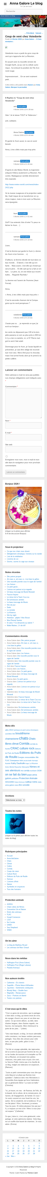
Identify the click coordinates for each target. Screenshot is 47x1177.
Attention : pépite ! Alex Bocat (18, 618)
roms (34, 781)
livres (7, 767)
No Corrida (11, 922)
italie (21, 760)
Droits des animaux (14, 912)
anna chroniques (32, 730)
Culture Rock (12, 874)
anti (15, 106)
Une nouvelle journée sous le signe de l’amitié (24, 582)
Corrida (24, 743)
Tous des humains (14, 889)
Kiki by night (11, 615)
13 (29, 1148)
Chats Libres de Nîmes (15, 907)
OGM (39, 771)
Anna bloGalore (13, 858)
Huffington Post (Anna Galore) (18, 963)
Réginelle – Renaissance (16, 993)
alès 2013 (9, 730)
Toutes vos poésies (14, 998)
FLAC (7, 760)
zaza (16, 785)
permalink (23, 87)
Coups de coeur (13, 871)
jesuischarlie (27, 760)
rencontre (9, 782)
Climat (9, 864)
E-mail (8, 433)
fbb (37, 757)
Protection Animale (28, 778)
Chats (9, 861)
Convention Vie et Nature (16, 909)
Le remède (11, 610)
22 (39, 1151)
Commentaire (11, 386)
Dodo (9, 607)
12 (23, 1148)
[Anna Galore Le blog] (23, 21)
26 (23, 1154)
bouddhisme (23, 733)
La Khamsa (11, 613)
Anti (8, 666)
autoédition (8, 734)
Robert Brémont (19, 782)
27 (29, 1154)
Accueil (10, 856)
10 (13, 1148)
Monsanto (25, 767)
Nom (7, 421)
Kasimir (8, 763)
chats (23, 738)
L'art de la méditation (15, 556)
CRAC (14, 748)
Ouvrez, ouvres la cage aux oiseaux (20, 562)
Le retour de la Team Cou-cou (18, 597)
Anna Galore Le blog (26, 3)
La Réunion (34, 763)
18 (18, 1151)
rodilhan (28, 782)
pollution (15, 778)
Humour (10, 879)
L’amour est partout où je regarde (19, 589)
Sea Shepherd (12, 927)
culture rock (27, 748)
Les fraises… (12, 584)
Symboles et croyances (16, 887)
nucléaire (33, 771)
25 (18, 1154)
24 (13, 1154)
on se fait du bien (16, 774)
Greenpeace (14, 760)
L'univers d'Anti (12, 882)
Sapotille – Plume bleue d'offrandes (20, 985)
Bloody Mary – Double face (17, 990)
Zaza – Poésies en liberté (16, 996)
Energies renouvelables (26, 757)
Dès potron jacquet (14, 576)
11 (18, 1148)
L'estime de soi (12, 559)
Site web (8, 445)
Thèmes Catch (32, 1173)
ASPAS (10, 904)
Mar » (13, 1156)
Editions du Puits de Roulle (17, 876)
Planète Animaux (13, 968)
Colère (9, 866)
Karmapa (35, 760)
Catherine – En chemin (15, 983)
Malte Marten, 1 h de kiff (16, 625)
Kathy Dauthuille (18, 763)
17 (13, 1151)
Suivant (39, 33)
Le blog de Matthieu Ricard (17, 945)
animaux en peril (20, 730)
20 (29, 1151)
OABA (9, 925)
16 (8, 1151)
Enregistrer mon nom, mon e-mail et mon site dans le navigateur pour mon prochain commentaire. (22, 463)
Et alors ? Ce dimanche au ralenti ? (20, 623)
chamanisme (12, 738)
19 (23, 1151)
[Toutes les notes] (15, 833)
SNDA (9, 930)
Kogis (27, 763)
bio (14, 734)
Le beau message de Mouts (17, 602)
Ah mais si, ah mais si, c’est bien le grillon (23, 579)
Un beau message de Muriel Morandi (21, 592)
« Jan (7, 1156)
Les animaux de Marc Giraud (18, 948)
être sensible (24, 785)
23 (8, 1154)
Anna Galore (29, 39)
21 (34, 1151)
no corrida (25, 770)
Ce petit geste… (13, 587)
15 (39, 1148)
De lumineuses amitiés (15, 600)
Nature (30, 85)
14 (34, 1148)
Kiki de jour (11, 605)
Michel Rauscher (16, 767)
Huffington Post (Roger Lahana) (19, 965)
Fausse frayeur (12, 595)
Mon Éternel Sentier (14, 620)
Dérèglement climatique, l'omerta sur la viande (24, 554)
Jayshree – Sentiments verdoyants (20, 988)
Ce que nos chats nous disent (18, 551)
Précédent (29, 33)
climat (15, 743)
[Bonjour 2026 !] (23, 528)
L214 (9, 920)
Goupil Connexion (13, 917)
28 (34, 1154)
